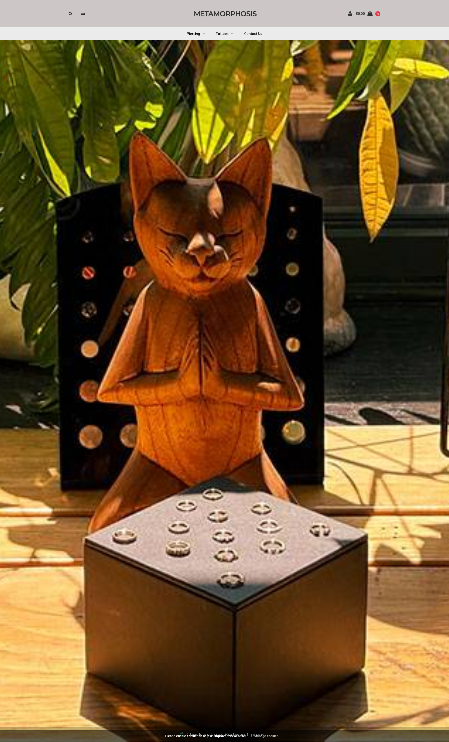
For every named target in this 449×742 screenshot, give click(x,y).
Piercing (193, 33)
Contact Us (253, 33)
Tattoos (222, 33)
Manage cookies (266, 736)
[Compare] (83, 13)
